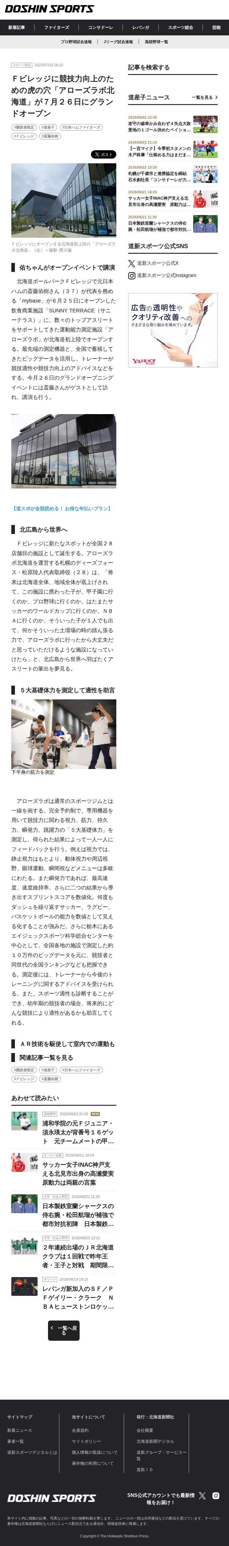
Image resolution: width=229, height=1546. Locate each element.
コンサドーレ (100, 27)
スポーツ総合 (180, 27)
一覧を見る (202, 97)
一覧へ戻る (67, 1330)
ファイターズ (56, 27)
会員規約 (80, 1430)
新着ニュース (19, 1430)
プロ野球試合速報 (76, 42)
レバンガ (140, 27)
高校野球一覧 (156, 42)
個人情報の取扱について (95, 1452)
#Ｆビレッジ (24, 136)
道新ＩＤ (145, 1469)
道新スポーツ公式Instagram (166, 275)
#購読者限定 (24, 127)
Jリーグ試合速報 (118, 42)
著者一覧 (15, 1441)
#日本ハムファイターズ (81, 127)
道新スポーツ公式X (158, 263)
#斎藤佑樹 (50, 136)
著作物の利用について (93, 1463)
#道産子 (48, 127)
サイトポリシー (86, 1441)
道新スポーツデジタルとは (32, 1452)
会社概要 (145, 1430)
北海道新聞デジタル (155, 1441)
